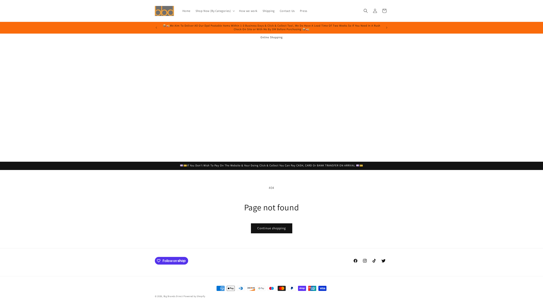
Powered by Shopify (194, 296)
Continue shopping (271, 228)
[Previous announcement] (156, 28)
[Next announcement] (386, 28)
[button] (215, 10)
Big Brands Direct (173, 296)
